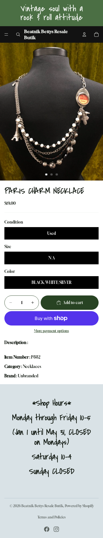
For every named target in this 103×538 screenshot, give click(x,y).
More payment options (51, 331)
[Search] (18, 34)
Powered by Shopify (79, 506)
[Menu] (6, 34)
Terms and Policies (51, 517)
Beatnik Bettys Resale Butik (42, 506)
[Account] (84, 34)
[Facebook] (46, 529)
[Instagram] (56, 529)
